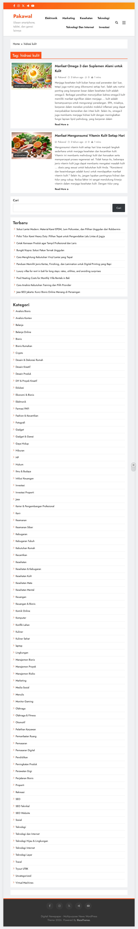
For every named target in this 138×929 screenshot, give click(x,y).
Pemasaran (21, 743)
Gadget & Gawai (25, 436)
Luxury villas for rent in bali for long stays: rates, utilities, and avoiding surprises (58, 271)
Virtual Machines (24, 883)
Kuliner (19, 632)
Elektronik (51, 18)
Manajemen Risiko (25, 674)
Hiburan (20, 450)
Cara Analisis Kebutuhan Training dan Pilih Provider (43, 285)
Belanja (19, 325)
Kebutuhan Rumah (25, 548)
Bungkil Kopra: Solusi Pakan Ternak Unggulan (40, 250)
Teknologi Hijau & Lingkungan (32, 841)
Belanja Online (23, 332)
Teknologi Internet (25, 848)
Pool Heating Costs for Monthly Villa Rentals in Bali (43, 278)
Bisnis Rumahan (24, 346)
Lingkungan (22, 653)
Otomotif (20, 722)
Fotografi (20, 422)
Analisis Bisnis (23, 311)
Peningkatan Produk (26, 764)
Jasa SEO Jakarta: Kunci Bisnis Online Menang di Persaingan (48, 292)
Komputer (21, 618)
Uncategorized (23, 876)
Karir (18, 513)
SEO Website (23, 813)
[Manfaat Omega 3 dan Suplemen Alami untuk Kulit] (32, 76)
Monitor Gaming (24, 701)
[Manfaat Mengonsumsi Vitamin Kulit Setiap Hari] (32, 145)
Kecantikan (21, 555)
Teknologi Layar (24, 855)
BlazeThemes (83, 920)
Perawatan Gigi (24, 771)
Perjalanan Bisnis (24, 778)
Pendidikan (22, 757)
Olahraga (20, 708)
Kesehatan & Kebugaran (28, 569)
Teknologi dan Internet (80, 27)
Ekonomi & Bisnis (25, 395)
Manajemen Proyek (26, 666)
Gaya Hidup (22, 443)
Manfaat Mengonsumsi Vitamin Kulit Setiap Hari (90, 135)
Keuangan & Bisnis (25, 604)
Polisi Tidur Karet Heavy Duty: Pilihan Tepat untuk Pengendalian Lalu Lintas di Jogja (60, 236)
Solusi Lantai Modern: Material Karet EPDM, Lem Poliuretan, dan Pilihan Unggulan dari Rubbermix (68, 229)
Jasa (18, 499)
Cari (16, 200)
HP (17, 457)
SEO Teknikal (22, 806)
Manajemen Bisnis (25, 660)
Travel (19, 862)
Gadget (20, 430)
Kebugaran (21, 534)
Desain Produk (23, 374)
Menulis (20, 694)
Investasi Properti (25, 492)
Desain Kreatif (23, 367)
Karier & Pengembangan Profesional (35, 506)
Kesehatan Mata (24, 583)
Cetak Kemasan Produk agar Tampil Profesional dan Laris (46, 243)
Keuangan (21, 597)
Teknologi (103, 18)
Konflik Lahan (23, 625)
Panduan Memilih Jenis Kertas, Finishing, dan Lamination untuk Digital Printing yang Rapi (63, 264)
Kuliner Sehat (23, 639)
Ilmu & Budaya (23, 471)
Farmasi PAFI (22, 408)
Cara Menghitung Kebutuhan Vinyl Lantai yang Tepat (44, 257)
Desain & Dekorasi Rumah (29, 360)
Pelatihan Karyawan (26, 729)
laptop (19, 646)
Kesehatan (86, 18)
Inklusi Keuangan (25, 478)
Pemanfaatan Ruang (26, 736)
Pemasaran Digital (25, 750)
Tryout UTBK (22, 869)
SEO (18, 799)
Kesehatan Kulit (22, 86)
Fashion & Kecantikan (27, 416)
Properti (20, 785)
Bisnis (19, 339)
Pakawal (22, 16)
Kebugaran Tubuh (25, 541)
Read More (60, 124)
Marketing (68, 18)
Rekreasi (20, 792)
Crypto (19, 353)
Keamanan (21, 520)
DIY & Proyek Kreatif (26, 381)
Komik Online (23, 611)
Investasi (104, 27)
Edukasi (20, 388)
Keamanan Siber (24, 527)
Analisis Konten (24, 318)
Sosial (19, 820)
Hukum (19, 464)
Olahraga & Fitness (26, 715)
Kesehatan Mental (25, 590)
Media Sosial (22, 687)
